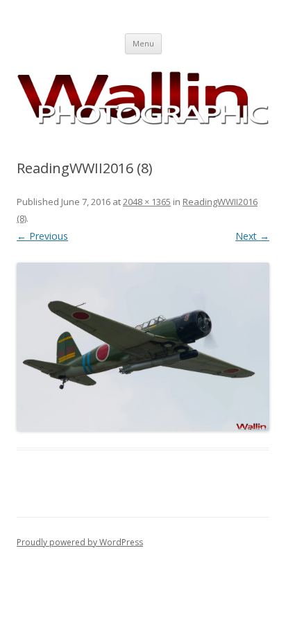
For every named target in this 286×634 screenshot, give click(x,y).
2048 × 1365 (147, 201)
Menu (143, 43)
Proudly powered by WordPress (80, 542)
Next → (252, 236)
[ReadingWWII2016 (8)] (143, 346)
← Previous (42, 236)
